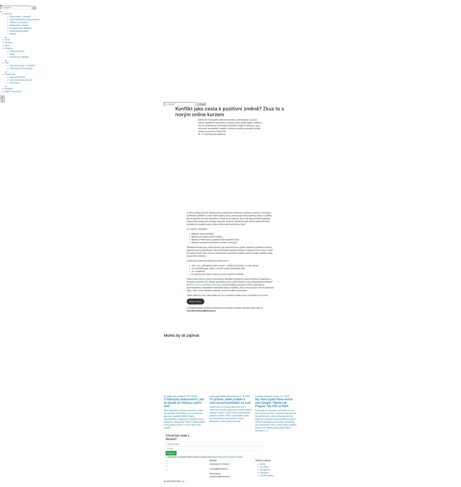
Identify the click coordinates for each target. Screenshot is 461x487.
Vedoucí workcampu (19, 22)
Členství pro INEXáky (19, 57)
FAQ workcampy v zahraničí (22, 65)
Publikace (264, 472)
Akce (7, 45)
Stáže (12, 54)
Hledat (202, 104)
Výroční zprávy (267, 475)
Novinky (8, 42)
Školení (13, 34)
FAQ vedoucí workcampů (21, 68)
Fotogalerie (265, 470)
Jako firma (14, 83)
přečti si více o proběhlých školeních (204, 284)
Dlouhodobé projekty (19, 31)
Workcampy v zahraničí (20, 16)
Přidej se (9, 48)
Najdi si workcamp (13, 91)
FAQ (6, 62)
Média (262, 464)
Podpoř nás (10, 74)
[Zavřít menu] (1, 11)
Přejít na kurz (195, 301)
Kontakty (9, 88)
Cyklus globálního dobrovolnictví (25, 19)
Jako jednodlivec (17, 77)
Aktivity (8, 13)
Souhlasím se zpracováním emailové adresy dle (205, 457)
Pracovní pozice (17, 51)
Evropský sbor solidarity (21, 28)
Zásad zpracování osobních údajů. (227, 457)
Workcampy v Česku (19, 25)
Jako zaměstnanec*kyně (21, 80)
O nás (7, 39)
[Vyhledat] (34, 7)
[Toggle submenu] (6, 37)
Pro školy (264, 467)
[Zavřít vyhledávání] (2, 100)
